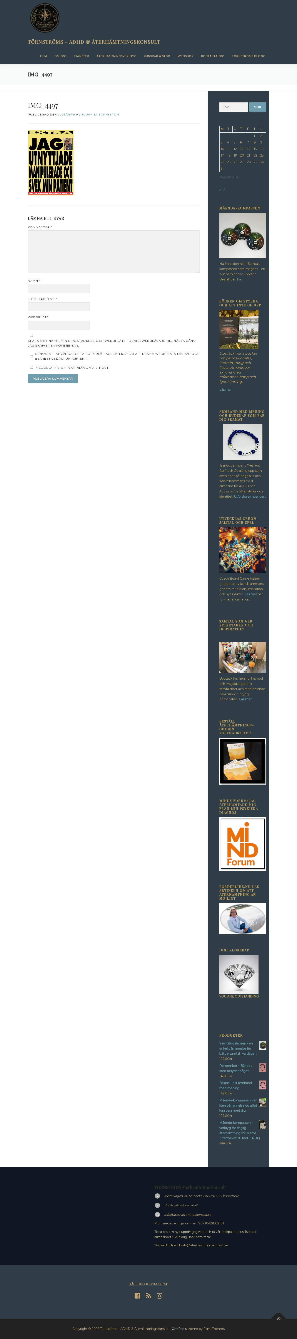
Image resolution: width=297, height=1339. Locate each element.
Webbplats (38, 317)
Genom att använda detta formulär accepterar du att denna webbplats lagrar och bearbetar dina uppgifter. (117, 356)
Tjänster (81, 56)
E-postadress (42, 299)
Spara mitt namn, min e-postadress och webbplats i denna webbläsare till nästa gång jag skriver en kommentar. (112, 343)
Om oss (60, 56)
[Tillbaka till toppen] (278, 1318)
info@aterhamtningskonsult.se (187, 1215)
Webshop (186, 56)
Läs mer (251, 594)
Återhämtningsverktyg (117, 56)
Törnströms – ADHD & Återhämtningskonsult (94, 41)
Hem (43, 56)
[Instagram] (159, 1296)
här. (240, 279)
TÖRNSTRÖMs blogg (248, 56)
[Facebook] (137, 1296)
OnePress (179, 1329)
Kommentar (40, 227)
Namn (34, 280)
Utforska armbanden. (250, 497)
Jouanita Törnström (100, 114)
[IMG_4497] (50, 162)
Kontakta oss (213, 56)
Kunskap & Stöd (157, 56)
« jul (222, 189)
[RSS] (148, 1296)
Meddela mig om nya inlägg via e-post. (73, 367)
